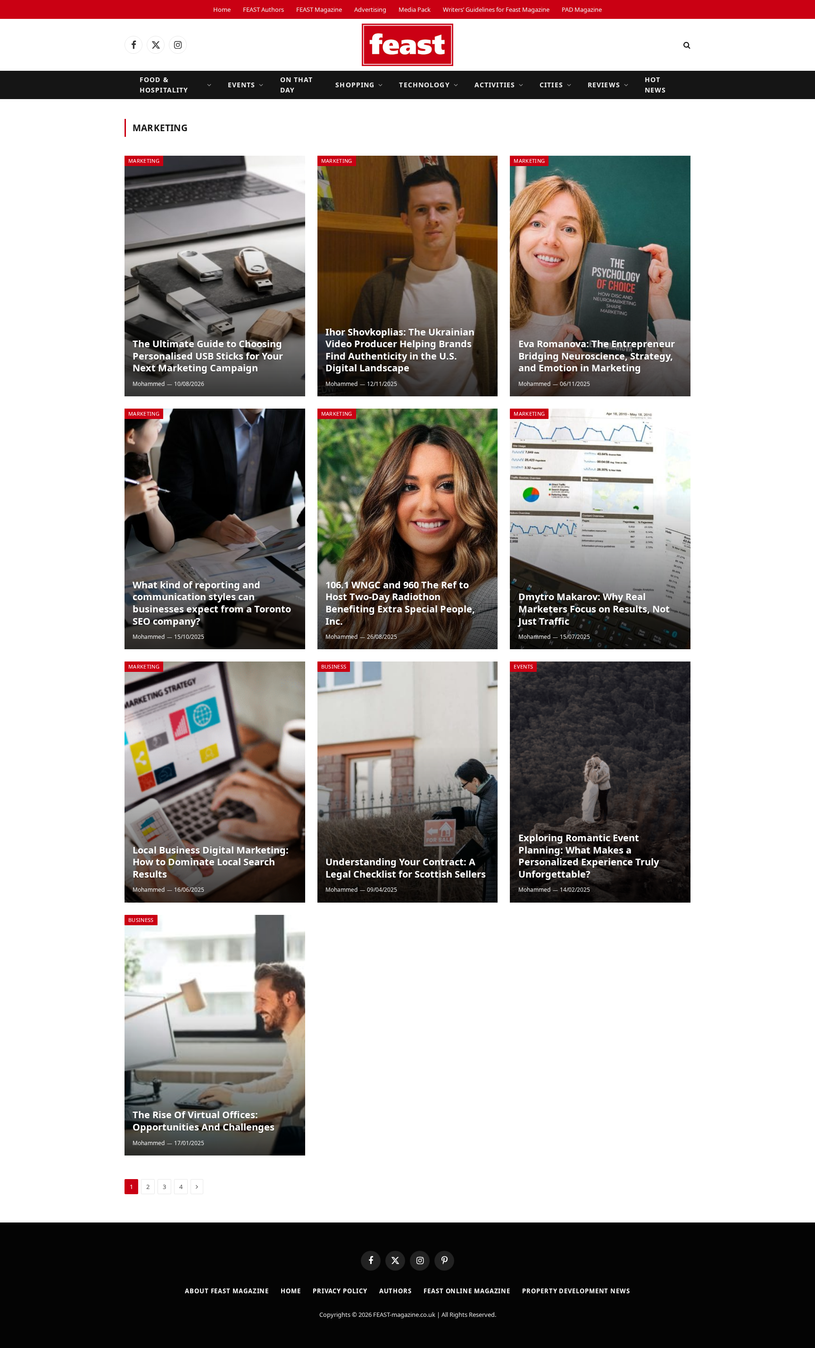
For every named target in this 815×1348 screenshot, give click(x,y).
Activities (494, 84)
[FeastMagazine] (407, 45)
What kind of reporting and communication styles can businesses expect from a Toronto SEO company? (212, 603)
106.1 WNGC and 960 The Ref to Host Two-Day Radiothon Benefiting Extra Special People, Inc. (400, 603)
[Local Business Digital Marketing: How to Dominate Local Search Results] (215, 781)
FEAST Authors (263, 9)
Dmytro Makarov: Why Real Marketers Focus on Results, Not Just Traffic (594, 609)
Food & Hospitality (164, 84)
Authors (395, 1291)
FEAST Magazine (319, 9)
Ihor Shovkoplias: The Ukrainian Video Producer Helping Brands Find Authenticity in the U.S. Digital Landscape (399, 350)
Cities (551, 84)
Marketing (143, 160)
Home (222, 9)
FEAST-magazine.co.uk (404, 1314)
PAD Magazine (582, 9)
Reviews (604, 84)
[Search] (686, 45)
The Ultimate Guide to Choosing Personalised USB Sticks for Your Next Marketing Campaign (208, 356)
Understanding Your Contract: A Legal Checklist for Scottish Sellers (405, 868)
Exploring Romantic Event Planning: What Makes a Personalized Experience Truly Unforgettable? (588, 856)
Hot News (655, 84)
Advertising (370, 9)
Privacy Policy (340, 1291)
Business (334, 666)
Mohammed (149, 384)
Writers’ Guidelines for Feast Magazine (496, 9)
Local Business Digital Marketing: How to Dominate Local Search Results (211, 862)
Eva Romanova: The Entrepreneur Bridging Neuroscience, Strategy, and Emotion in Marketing (596, 356)
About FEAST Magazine (227, 1291)
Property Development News (576, 1291)
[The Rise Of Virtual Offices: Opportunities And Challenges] (215, 1035)
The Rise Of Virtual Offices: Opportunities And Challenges (203, 1121)
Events (242, 84)
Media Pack (415, 9)
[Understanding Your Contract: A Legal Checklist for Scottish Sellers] (407, 781)
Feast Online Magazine (467, 1291)
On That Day (296, 84)
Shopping (354, 84)
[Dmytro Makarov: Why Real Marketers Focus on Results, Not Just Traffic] (600, 529)
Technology (424, 84)
